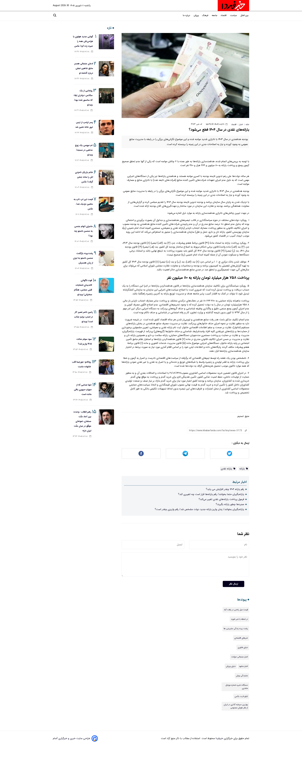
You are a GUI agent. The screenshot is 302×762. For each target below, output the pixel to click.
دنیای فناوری (243, 647)
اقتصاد (224, 15)
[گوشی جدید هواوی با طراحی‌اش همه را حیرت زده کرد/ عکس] (106, 41)
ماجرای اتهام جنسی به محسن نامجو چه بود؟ (83, 231)
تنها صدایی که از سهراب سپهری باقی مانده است (83, 389)
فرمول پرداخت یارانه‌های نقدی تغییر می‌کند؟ (221, 499)
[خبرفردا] (233, 5)
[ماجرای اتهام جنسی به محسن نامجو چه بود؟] (106, 231)
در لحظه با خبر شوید (239, 619)
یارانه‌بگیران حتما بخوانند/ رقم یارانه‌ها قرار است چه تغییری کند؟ (211, 494)
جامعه (215, 15)
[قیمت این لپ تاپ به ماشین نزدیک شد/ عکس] (106, 204)
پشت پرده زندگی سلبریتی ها (236, 628)
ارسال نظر (233, 584)
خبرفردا (219, 738)
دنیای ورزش (231, 666)
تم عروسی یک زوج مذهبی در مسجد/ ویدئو (84, 150)
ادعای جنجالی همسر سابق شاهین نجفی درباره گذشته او (83, 68)
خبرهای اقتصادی (241, 638)
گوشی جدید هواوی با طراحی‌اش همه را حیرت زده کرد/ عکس (83, 41)
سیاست (234, 15)
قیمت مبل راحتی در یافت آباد (236, 609)
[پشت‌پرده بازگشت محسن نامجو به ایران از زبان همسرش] (106, 258)
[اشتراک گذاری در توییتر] (229, 453)
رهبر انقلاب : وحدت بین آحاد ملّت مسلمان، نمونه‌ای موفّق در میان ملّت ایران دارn (82, 421)
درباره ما (187, 15)
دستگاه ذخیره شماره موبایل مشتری (236, 687)
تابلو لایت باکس (241, 696)
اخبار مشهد (243, 666)
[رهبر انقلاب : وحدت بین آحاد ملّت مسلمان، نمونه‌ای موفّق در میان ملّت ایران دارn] (106, 417)
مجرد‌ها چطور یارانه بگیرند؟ (230, 504)
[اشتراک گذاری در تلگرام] (185, 453)
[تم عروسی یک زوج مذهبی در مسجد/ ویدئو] (106, 150)
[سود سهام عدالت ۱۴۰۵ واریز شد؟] (106, 344)
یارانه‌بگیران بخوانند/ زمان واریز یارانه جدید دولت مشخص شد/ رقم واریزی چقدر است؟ (199, 509)
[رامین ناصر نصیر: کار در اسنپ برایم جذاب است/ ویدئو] (106, 317)
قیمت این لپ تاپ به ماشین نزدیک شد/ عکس (83, 204)
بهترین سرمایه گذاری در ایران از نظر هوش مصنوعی (236, 706)
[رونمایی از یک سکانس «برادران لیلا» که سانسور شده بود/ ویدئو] (106, 95)
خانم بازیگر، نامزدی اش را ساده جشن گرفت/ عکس (84, 177)
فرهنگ (205, 15)
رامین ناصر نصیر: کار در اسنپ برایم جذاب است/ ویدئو (83, 316)
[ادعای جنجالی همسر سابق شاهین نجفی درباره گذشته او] (106, 68)
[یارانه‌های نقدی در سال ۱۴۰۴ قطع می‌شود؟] (185, 75)
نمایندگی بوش (242, 675)
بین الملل (244, 15)
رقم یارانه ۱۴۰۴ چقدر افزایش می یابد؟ (225, 489)
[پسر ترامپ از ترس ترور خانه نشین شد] (106, 127)
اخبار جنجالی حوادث (239, 656)
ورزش (196, 15)
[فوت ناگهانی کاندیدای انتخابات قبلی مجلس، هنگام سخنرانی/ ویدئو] (106, 285)
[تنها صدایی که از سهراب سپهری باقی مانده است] (106, 390)
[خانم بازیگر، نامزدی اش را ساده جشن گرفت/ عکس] (106, 177)
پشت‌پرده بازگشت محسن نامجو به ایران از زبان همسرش (83, 258)
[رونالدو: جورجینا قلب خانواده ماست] (106, 367)
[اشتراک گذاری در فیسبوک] (141, 453)
